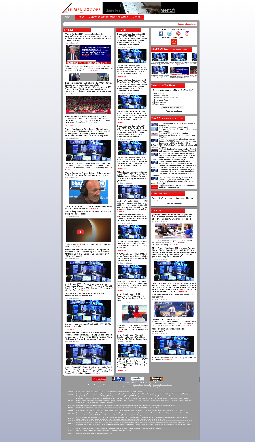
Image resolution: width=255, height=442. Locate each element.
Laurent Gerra (184, 422)
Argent (171, 412)
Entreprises (97, 385)
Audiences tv (80, 398)
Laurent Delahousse (82, 422)
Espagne (120, 428)
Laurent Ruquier (180, 424)
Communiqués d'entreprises (123, 385)
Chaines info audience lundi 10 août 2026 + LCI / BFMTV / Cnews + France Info (87, 294)
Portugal (130, 428)
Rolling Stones (158, 424)
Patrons (118, 415)
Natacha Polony (140, 424)
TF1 (124, 398)
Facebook (115, 410)
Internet (122, 410)
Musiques (93, 433)
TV (85, 402)
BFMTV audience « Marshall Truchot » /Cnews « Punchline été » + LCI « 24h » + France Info (132, 337)
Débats (97, 410)
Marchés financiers (99, 407)
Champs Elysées (155, 400)
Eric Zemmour (130, 424)
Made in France (163, 396)
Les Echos (138, 400)
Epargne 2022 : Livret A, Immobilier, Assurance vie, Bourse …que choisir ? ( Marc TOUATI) (177, 135)
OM (183, 394)
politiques (97, 394)
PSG (166, 394)
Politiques (71, 418)
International (72, 428)
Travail (127, 396)
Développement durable (150, 396)
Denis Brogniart (163, 422)
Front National (141, 419)
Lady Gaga (149, 424)
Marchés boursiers (87, 407)
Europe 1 (120, 400)
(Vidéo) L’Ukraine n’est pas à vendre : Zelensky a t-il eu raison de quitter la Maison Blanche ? (178, 150)
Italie (125, 428)
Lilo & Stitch (159, 94)
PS (107, 419)
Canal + (144, 398)
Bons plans (79, 410)
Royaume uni (112, 428)
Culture (78, 391)
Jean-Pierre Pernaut (125, 422)
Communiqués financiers (101, 405)
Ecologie (103, 396)
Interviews (146, 387)
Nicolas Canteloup (81, 424)
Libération (131, 400)
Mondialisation (126, 415)
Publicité (157, 383)
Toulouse (87, 396)
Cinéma (136, 17)
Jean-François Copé (147, 417)
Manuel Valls (113, 417)
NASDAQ (137, 407)
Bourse (111, 385)
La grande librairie (93, 402)
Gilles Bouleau (103, 422)
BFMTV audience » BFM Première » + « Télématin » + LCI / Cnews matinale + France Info (131, 297)
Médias (80, 17)
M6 (140, 398)
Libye (92, 428)
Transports (138, 396)
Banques (86, 415)
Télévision (88, 398)
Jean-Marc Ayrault (170, 417)
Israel (135, 428)
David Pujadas (113, 422)
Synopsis (108, 391)
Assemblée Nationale (119, 419)
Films (95, 391)
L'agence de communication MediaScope (108, 17)
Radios (78, 400)
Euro (176, 412)
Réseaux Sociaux (106, 410)
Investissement (134, 412)
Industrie (112, 415)
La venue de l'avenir (161, 100)
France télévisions (163, 398)
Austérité (115, 412)
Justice (141, 410)
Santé (152, 387)
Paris (120, 394)
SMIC (96, 415)
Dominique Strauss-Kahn (117, 424)
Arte (152, 398)
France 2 (129, 398)
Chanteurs (86, 433)
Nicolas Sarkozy (135, 417)
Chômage (92, 412)
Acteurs (120, 391)
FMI (87, 419)
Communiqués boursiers (117, 405)
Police (146, 410)
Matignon (179, 417)
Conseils (84, 430)
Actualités (71, 394)
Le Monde (113, 400)
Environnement (95, 396)
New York (158, 428)
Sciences (121, 396)
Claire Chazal (94, 422)
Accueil (68, 17)
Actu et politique (81, 394)
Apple (92, 410)
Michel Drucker (147, 422)
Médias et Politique (95, 419)
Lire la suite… (95, 70)
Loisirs (70, 433)
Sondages (181, 410)
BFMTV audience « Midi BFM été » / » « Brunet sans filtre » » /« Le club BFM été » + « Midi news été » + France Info (132, 257)
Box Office (101, 391)
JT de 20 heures (183, 398)
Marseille (145, 428)
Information (122, 430)
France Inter (80, 402)
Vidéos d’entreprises (168, 405)
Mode (125, 394)
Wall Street (144, 407)
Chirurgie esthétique (103, 430)
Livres (116, 394)
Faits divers (110, 394)
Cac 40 (78, 407)
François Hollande (81, 417)
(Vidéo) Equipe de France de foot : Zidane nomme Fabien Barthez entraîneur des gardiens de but (87, 174)
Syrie (88, 428)
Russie (97, 428)
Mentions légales (148, 383)
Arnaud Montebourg (153, 419)
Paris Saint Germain (175, 394)
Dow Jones (118, 407)
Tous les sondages (174, 111)
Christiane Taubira (123, 417)
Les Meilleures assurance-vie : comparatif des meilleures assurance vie (177, 186)
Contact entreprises (117, 383)
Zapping (102, 402)
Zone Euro (108, 412)
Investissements (145, 412)
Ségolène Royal (169, 424)
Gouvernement (92, 417)
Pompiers (152, 410)
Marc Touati (154, 412)
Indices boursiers (128, 407)
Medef (134, 415)
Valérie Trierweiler (93, 424)
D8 (149, 398)
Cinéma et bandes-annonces (106, 387)
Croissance (79, 412)
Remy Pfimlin (173, 398)
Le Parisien (98, 400)
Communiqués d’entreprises (84, 405)
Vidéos (105, 385)
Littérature (137, 394)
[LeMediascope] (81, 14)
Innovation (79, 415)
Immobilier (186, 412)
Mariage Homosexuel (131, 410)
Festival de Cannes (136, 391)
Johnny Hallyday (137, 422)
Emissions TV (110, 402)
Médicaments (92, 430)
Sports (162, 394)
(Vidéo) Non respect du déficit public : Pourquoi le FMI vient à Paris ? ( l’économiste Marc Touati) (178, 129)
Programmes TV (97, 398)
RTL (125, 400)
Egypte (84, 428)
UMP (103, 419)
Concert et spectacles (129, 387)
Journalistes (90, 400)
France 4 (174, 400)
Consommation (123, 412)
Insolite (115, 396)
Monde (78, 428)
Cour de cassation (161, 410)
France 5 (168, 400)
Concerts (130, 394)
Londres (151, 428)
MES (91, 415)
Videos (119, 387)
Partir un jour (160, 102)
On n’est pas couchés (185, 400)
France (107, 415)
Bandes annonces (87, 391)
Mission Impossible (161, 96)
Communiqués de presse (133, 405)
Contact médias (105, 383)
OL (186, 394)
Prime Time (106, 398)
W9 (155, 398)
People (119, 398)
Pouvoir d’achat (163, 412)
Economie (71, 413)
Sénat (110, 419)
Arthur (155, 422)
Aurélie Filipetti (159, 417)
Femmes (171, 396)
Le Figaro (106, 400)
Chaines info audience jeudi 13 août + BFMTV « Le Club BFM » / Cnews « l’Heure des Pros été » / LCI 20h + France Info (132, 217)
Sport (139, 387)
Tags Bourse (159, 387)
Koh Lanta (146, 400)
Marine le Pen (132, 419)
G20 (83, 419)
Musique (114, 391)
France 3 (135, 398)
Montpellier (79, 396)
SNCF (132, 396)
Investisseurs (146, 405)
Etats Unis (104, 428)
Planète (109, 396)
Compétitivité (100, 412)
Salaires (101, 415)
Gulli (162, 400)
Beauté (78, 430)
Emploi (86, 412)
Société (70, 410)
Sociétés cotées (156, 405)
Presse (84, 400)
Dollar (180, 412)
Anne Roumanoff (174, 422)
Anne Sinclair (104, 424)
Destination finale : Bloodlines (166, 98)
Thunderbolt (159, 104)
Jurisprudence (172, 410)
